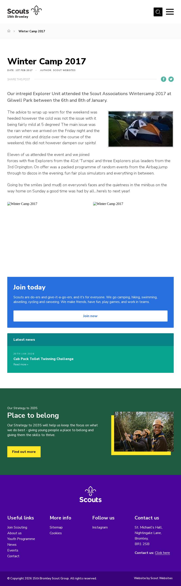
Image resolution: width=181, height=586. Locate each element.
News (12, 544)
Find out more (24, 451)
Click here (162, 553)
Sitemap (56, 527)
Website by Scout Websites (153, 578)
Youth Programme (21, 538)
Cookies (56, 533)
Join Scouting (17, 527)
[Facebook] (163, 79)
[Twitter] (171, 79)
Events (12, 550)
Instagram (100, 527)
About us (14, 533)
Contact (13, 556)
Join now (90, 316)
